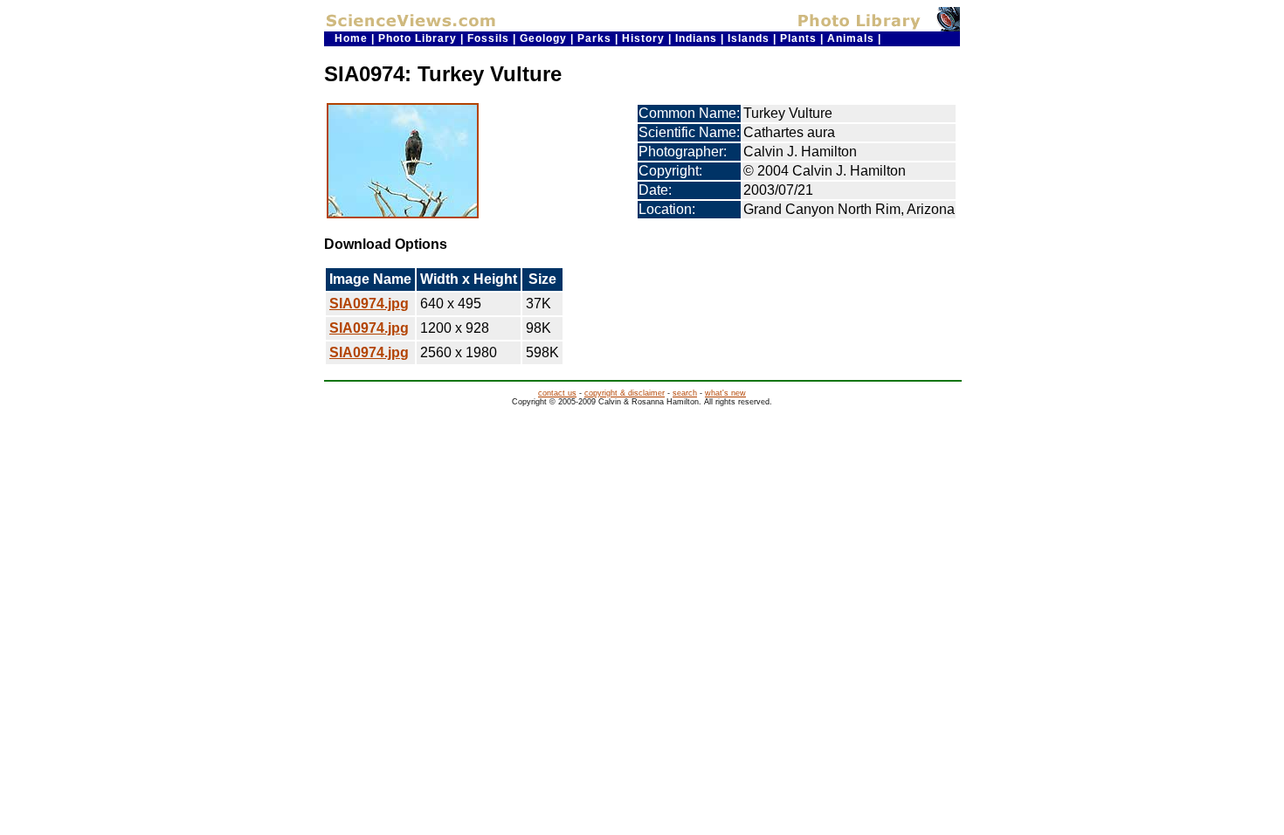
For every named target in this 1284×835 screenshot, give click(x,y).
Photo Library (417, 38)
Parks (594, 38)
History (643, 38)
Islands (749, 38)
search (685, 393)
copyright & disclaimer (624, 393)
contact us (557, 393)
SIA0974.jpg (369, 303)
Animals (850, 38)
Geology (543, 38)
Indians (696, 38)
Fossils (488, 38)
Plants (798, 38)
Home (351, 38)
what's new (725, 393)
